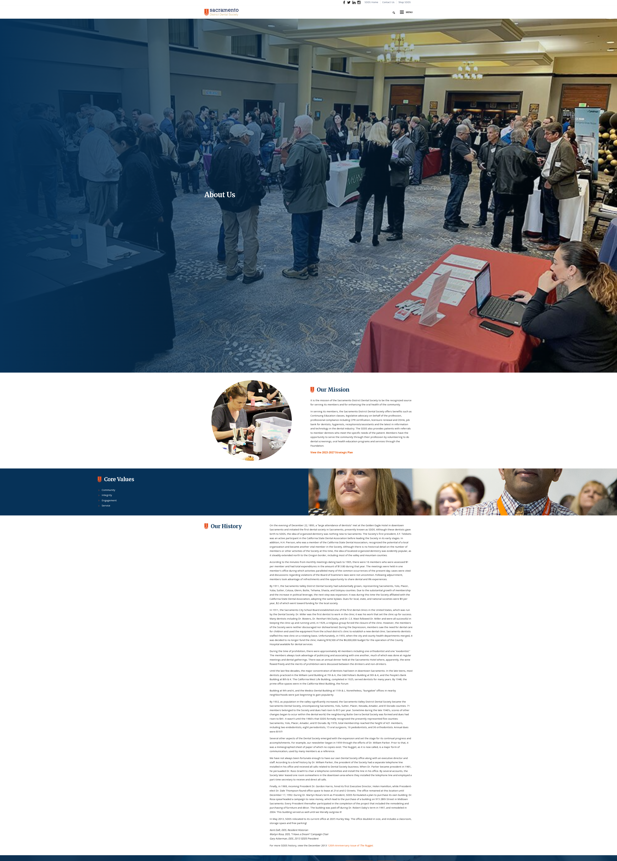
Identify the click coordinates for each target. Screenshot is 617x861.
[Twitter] (348, 2)
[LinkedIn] (353, 2)
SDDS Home (371, 2)
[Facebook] (344, 2)
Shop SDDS (404, 2)
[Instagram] (358, 2)
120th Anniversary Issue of (350, 845)
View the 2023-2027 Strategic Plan (331, 452)
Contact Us (388, 2)
